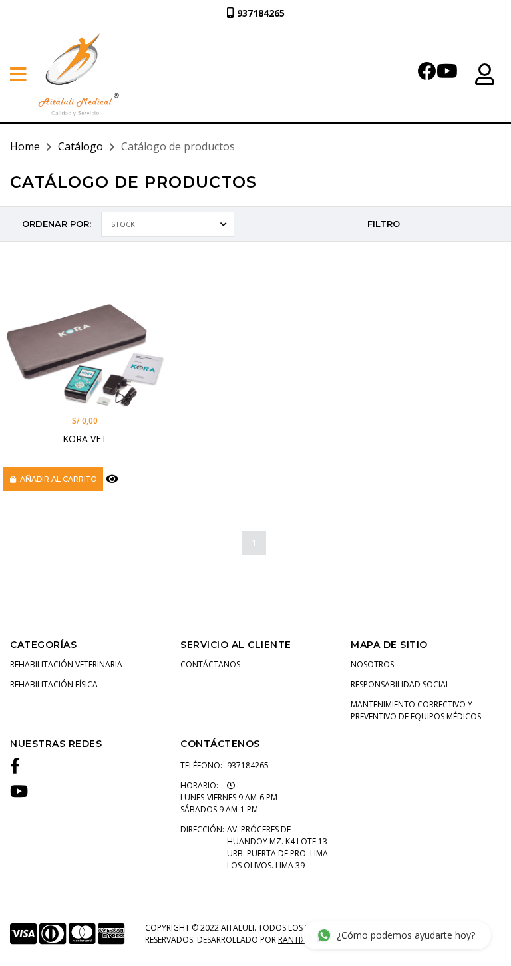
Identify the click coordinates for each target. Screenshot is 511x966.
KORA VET (85, 438)
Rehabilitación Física (54, 684)
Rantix (291, 939)
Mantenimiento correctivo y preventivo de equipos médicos (416, 710)
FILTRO (383, 223)
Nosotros (372, 664)
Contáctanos (210, 664)
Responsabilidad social (400, 684)
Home (25, 146)
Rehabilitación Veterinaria (66, 664)
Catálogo (80, 146)
